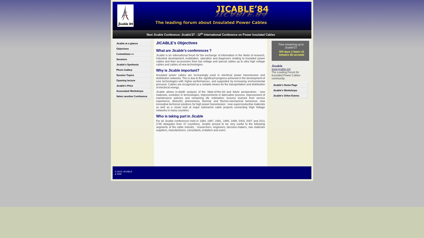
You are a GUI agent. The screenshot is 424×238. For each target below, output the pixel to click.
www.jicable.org (281, 69)
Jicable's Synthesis (127, 64)
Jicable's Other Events (286, 95)
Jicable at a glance (127, 43)
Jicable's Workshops (285, 90)
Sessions (121, 59)
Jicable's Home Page (285, 85)
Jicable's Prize (124, 85)
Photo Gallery (124, 70)
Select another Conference (131, 96)
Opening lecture (125, 80)
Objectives (122, 48)
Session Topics (125, 75)
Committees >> (125, 54)
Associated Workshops (129, 91)
